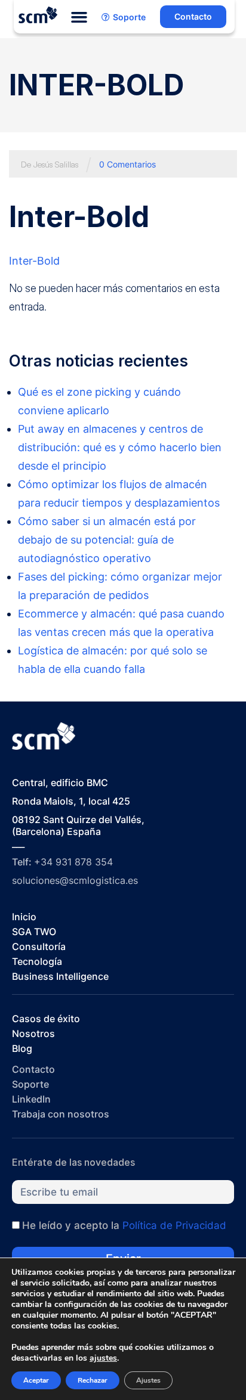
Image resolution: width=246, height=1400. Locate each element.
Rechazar (92, 1380)
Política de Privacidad (174, 1225)
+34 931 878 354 (73, 862)
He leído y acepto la (124, 1225)
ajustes (103, 1358)
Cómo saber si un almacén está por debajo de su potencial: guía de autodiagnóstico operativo (107, 539)
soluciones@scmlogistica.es (75, 880)
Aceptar (36, 1380)
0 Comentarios (127, 164)
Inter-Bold (34, 260)
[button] (79, 17)
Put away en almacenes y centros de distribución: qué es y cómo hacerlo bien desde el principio (120, 447)
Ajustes (148, 1380)
